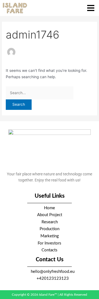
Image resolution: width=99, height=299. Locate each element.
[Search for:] (39, 93)
